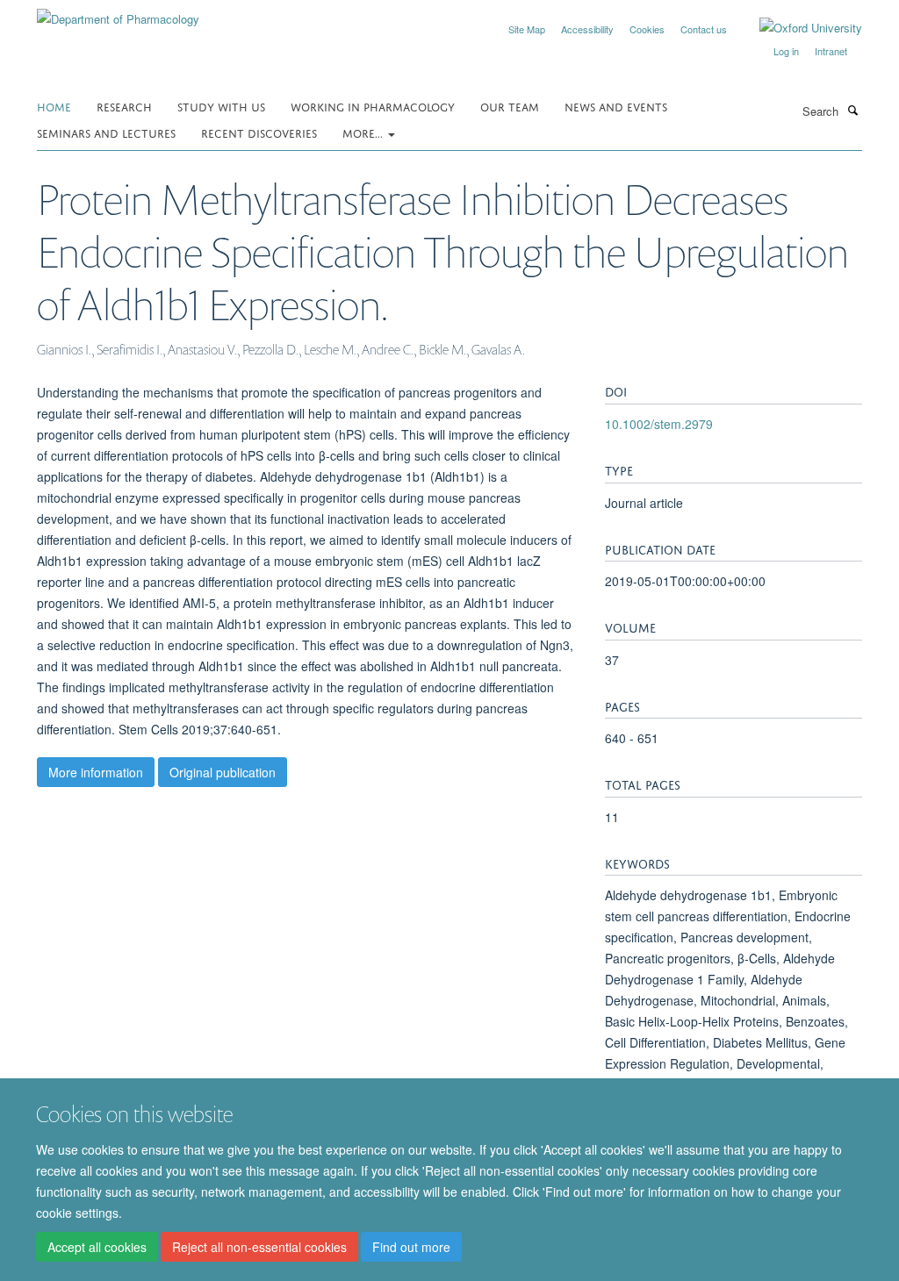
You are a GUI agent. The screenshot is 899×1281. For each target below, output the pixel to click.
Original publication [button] (222, 772)
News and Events (616, 105)
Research (124, 105)
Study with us (221, 105)
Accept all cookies (97, 1247)
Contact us (703, 29)
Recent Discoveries (259, 132)
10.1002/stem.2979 (659, 424)
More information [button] (95, 772)
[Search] (852, 109)
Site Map (526, 29)
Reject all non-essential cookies (259, 1247)
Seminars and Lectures (106, 132)
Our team (509, 105)
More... (364, 132)
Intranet (831, 51)
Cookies (647, 29)
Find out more (411, 1247)
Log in (786, 51)
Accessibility (587, 29)
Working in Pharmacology (373, 105)
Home (54, 105)
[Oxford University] (797, 28)
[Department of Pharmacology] (118, 12)
